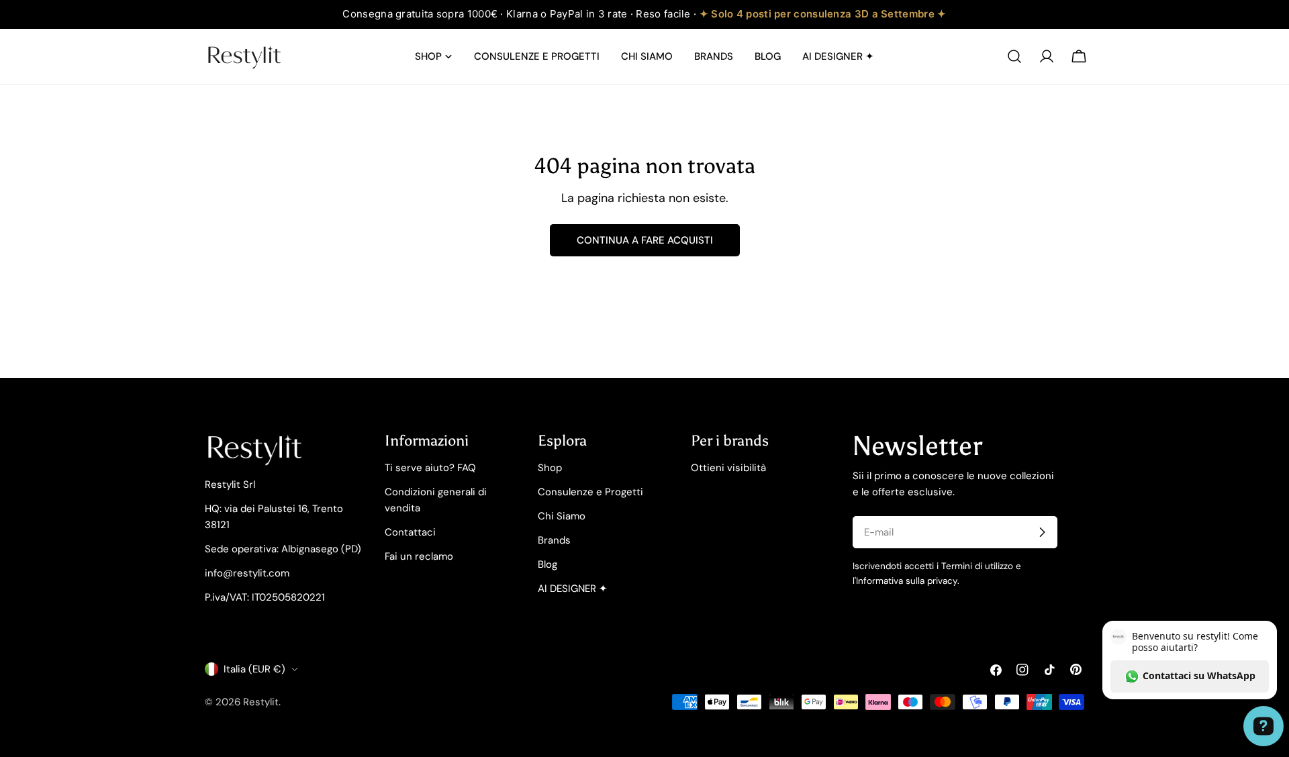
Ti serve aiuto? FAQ (430, 467)
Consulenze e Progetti (590, 492)
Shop (550, 467)
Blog (547, 564)
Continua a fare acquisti (645, 240)
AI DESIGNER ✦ (573, 588)
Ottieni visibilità (728, 467)
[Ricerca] (1014, 56)
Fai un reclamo (419, 556)
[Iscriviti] (1042, 532)
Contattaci (410, 532)
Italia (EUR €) (254, 669)
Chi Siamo (561, 516)
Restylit (261, 702)
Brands (554, 540)
